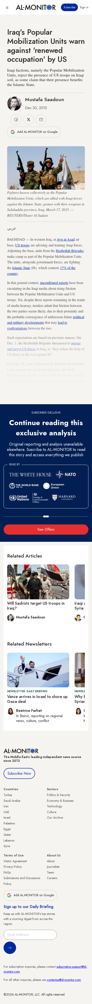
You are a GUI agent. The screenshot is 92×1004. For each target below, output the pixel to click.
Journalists (53, 866)
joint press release (22, 380)
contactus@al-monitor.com (64, 980)
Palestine (9, 823)
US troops (22, 245)
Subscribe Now (19, 773)
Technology (54, 806)
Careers (52, 878)
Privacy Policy (13, 866)
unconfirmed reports (54, 282)
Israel (7, 817)
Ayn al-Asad (66, 239)
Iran (6, 806)
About (50, 861)
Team (50, 872)
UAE (6, 812)
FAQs (7, 872)
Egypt (7, 829)
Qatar (7, 834)
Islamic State (21, 267)
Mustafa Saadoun (44, 99)
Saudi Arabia (12, 800)
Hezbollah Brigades (70, 250)
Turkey (8, 795)
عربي (11, 228)
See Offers (46, 529)
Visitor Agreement (15, 861)
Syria (7, 846)
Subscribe (69, 7)
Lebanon (9, 840)
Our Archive (55, 817)
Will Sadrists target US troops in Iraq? (36, 605)
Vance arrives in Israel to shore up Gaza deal (37, 699)
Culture (51, 812)
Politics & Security (58, 795)
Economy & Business (60, 800)
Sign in (84, 7)
